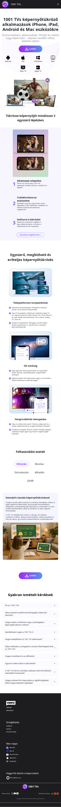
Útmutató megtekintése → (30, 235)
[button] (58, 4)
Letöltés (32, 49)
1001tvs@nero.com (15, 778)
